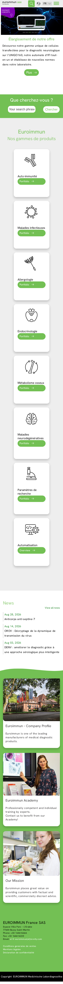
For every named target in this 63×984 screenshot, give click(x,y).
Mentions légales (12, 949)
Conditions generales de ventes (19, 946)
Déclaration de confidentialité (18, 952)
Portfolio (24, 181)
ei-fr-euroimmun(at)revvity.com (26, 939)
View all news (52, 607)
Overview (25, 550)
